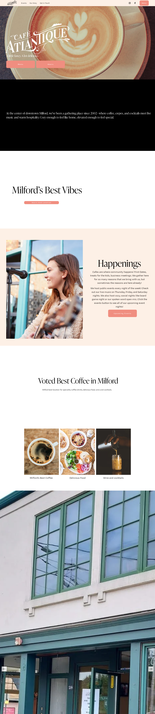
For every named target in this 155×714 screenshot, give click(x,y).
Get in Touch (45, 3)
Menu (144, 3)
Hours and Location (41, 203)
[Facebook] (135, 3)
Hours (50, 64)
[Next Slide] (150, 669)
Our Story (33, 3)
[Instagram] (130, 3)
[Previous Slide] (4, 669)
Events (24, 3)
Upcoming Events (122, 313)
